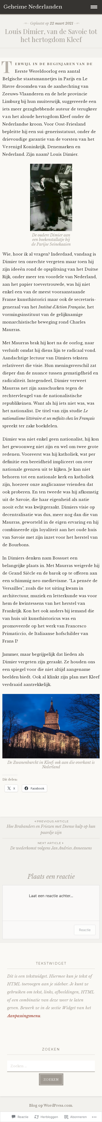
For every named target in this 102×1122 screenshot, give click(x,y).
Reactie (85, 930)
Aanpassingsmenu (23, 1015)
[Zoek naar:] (51, 1065)
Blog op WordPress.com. (51, 1105)
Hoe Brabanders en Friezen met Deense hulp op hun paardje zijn (51, 827)
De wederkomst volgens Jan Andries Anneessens (51, 845)
